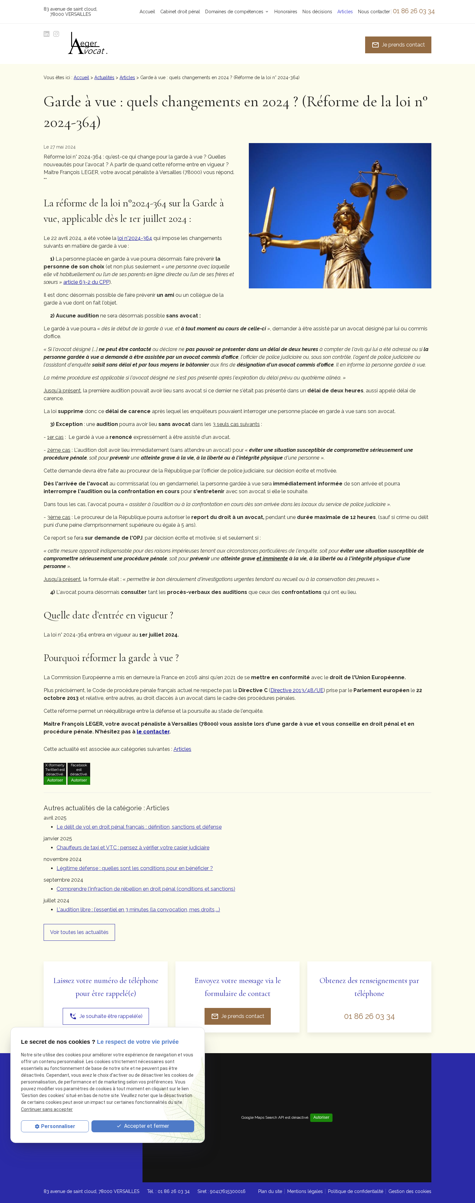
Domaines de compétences (234, 11)
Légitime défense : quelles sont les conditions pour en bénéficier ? (135, 868)
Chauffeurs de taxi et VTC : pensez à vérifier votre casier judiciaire (133, 848)
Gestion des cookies (409, 1191)
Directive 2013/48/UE (296, 690)
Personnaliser (58, 1126)
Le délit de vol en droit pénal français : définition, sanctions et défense (139, 827)
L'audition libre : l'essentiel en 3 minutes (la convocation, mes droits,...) (138, 910)
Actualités (104, 77)
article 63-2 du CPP (86, 282)
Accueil (147, 11)
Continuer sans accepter (47, 1109)
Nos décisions (317, 11)
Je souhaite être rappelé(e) (105, 1016)
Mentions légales (305, 1191)
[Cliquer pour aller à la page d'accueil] (87, 45)
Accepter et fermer (146, 1126)
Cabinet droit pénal (180, 11)
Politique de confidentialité (355, 1191)
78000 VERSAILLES (70, 11)
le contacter (153, 732)
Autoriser (55, 780)
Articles (345, 11)
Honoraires (285, 11)
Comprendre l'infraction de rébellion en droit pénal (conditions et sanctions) (146, 889)
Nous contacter (374, 11)
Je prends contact (398, 45)
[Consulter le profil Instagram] (56, 34)
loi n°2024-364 (135, 238)
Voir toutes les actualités (79, 932)
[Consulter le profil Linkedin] (46, 34)
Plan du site (270, 1191)
